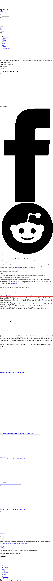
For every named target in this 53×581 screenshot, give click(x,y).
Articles (1, 29)
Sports (1, 68)
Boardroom (3, 45)
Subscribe (1, 17)
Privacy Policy (5, 47)
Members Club (2, 30)
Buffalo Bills (16, 262)
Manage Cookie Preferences (6, 48)
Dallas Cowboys (15, 267)
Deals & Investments (5, 35)
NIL (20, 303)
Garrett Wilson (26, 543)
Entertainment (3, 39)
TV (41, 337)
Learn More (1, 273)
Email (1, 272)
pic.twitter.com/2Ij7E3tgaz (14, 283)
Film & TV (4, 40)
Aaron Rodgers (36, 262)
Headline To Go (5, 43)
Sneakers (4, 568)
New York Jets (17, 543)
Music (4, 570)
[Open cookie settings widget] (1, 580)
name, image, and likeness (41, 299)
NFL (0, 543)
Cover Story (4, 574)
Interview (10, 543)
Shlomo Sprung (2, 547)
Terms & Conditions (5, 577)
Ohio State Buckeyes (21, 543)
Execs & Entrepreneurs (6, 37)
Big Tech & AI (5, 41)
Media (4, 36)
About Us (4, 46)
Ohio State (19, 279)
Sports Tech (4, 38)
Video (0, 28)
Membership (1, 11)
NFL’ (22, 267)
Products (3, 42)
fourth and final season (27, 335)
